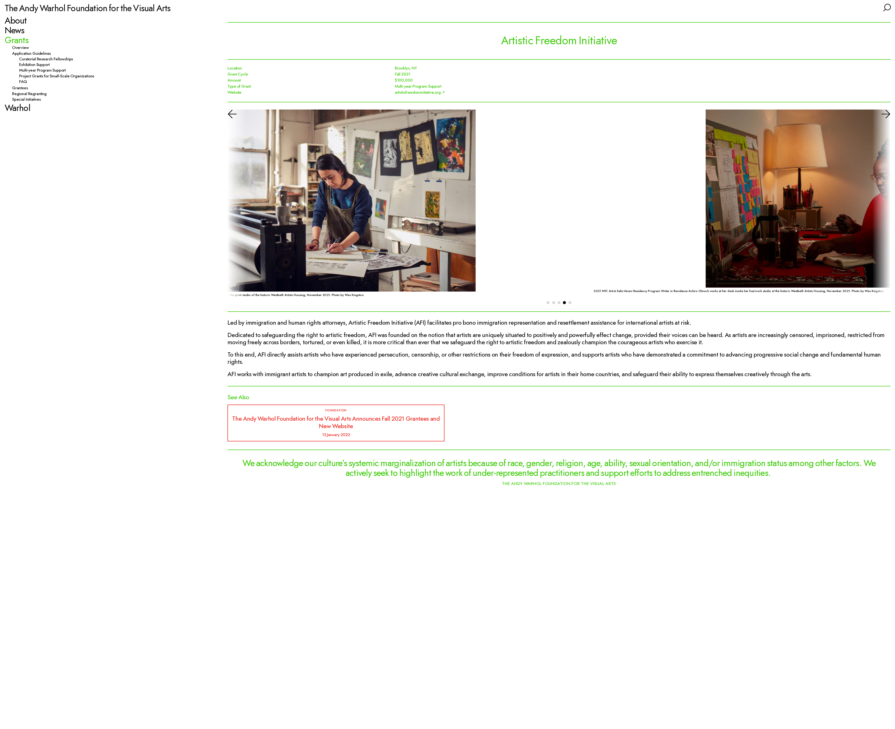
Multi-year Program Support (44, 70)
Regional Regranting (31, 93)
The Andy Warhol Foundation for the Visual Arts (88, 8)
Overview (22, 48)
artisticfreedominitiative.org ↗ (420, 92)
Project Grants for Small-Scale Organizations (58, 76)
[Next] (880, 206)
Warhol (17, 108)
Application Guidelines (33, 53)
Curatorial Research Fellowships (48, 59)
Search (886, 7)
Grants (16, 40)
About (16, 20)
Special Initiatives (28, 99)
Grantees (22, 88)
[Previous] (238, 206)
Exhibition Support (36, 65)
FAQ (25, 82)
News (14, 30)
